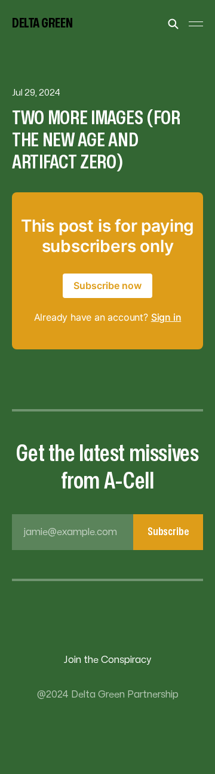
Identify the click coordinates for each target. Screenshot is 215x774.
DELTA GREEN (42, 23)
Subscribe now (107, 285)
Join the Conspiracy (107, 660)
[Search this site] (173, 24)
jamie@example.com (106, 532)
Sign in (166, 317)
